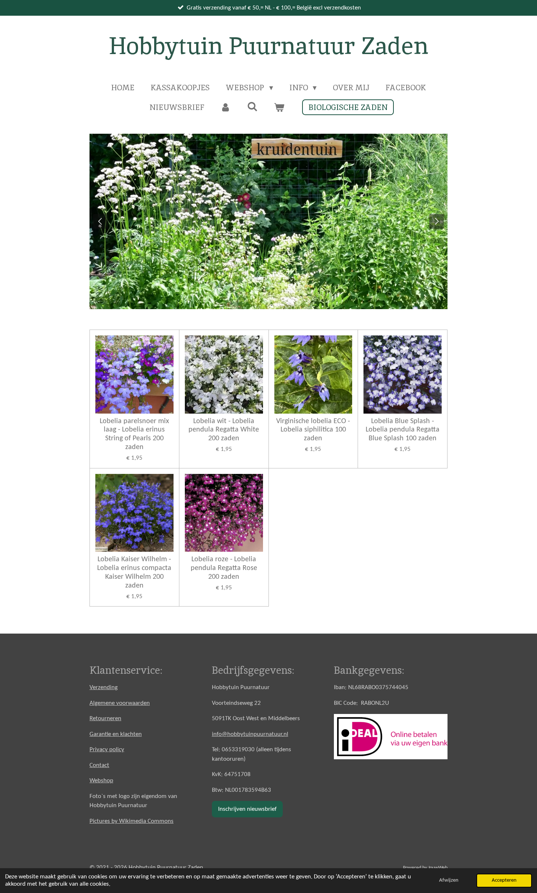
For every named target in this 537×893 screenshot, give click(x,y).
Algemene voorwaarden (120, 703)
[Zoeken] (252, 106)
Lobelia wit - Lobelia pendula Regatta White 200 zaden (223, 430)
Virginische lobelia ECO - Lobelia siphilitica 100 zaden (313, 430)
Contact (99, 765)
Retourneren (105, 718)
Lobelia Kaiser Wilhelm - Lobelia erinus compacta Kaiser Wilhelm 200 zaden (134, 572)
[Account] (225, 107)
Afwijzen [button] (448, 880)
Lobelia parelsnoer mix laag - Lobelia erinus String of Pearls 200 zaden (134, 434)
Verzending (104, 687)
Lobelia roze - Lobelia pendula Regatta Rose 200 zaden (224, 568)
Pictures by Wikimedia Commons (132, 821)
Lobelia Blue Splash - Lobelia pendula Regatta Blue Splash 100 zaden (402, 430)
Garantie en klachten (116, 734)
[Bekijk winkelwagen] (279, 107)
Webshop (101, 781)
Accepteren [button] (504, 880)
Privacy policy (107, 749)
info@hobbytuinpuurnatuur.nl (250, 734)
